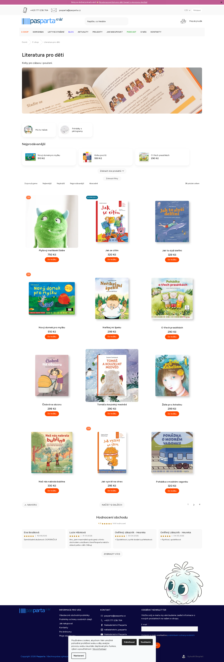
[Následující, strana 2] (194, 504)
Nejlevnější (47, 183)
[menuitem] (25, 32)
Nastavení (79, 655)
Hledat (135, 21)
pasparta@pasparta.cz (115, 616)
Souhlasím (146, 642)
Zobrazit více (112, 554)
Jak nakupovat (66, 623)
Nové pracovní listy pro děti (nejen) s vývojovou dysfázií (123, 2)
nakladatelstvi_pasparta (115, 629)
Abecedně (93, 183)
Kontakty (63, 627)
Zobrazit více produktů (110, 171)
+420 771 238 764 (113, 620)
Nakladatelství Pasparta (115, 625)
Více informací (99, 649)
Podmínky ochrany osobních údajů (75, 619)
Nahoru (32, 505)
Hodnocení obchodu (112, 517)
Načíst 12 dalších (112, 505)
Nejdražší (61, 183)
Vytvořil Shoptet (195, 656)
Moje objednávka (67, 636)
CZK (186, 10)
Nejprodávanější (77, 183)
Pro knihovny (65, 631)
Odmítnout (129, 642)
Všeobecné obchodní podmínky (74, 615)
